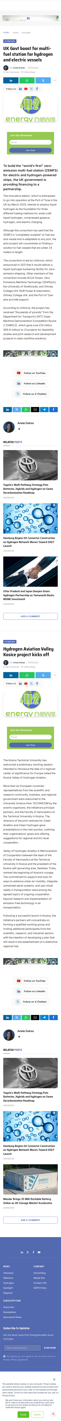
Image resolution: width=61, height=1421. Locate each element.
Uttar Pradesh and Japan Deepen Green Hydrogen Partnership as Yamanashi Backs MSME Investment (28, 595)
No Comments (12, 72)
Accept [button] (23, 1414)
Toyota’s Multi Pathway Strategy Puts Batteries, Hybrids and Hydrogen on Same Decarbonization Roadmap (28, 489)
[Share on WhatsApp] (27, 80)
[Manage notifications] (53, 1413)
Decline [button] (37, 1414)
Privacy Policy (10, 1359)
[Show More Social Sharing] (55, 80)
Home (16, 32)
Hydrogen (26, 32)
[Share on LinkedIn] (11, 80)
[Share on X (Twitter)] (43, 80)
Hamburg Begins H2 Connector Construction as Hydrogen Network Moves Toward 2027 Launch (29, 542)
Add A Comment (30, 616)
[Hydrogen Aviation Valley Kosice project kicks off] (30, 704)
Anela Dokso (19, 68)
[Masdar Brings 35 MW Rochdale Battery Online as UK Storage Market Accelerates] (30, 1179)
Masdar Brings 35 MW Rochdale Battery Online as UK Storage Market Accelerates (27, 1201)
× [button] (54, 1378)
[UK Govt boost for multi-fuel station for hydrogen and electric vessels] (30, 109)
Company (39, 1266)
